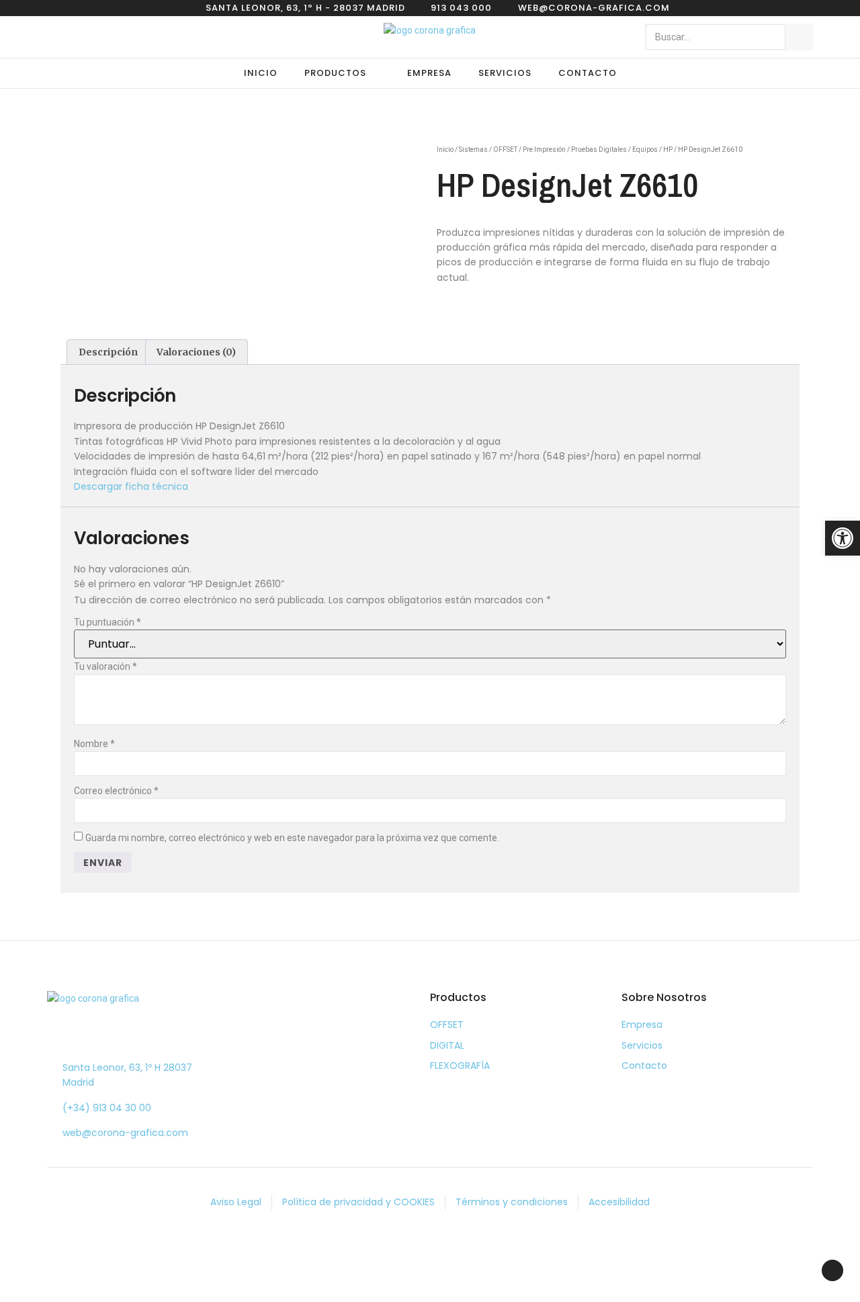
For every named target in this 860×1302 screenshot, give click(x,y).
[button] (842, 538)
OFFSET (505, 149)
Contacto (587, 73)
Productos (335, 73)
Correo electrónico (116, 790)
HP (668, 149)
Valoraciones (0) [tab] (196, 352)
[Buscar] (798, 37)
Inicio (260, 73)
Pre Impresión (544, 149)
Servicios (504, 73)
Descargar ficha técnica (131, 486)
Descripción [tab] (108, 352)
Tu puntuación (107, 622)
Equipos (645, 149)
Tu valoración (105, 666)
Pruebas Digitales (599, 149)
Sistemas (473, 149)
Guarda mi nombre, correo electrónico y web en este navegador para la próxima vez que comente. (292, 837)
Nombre (94, 743)
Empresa (429, 73)
